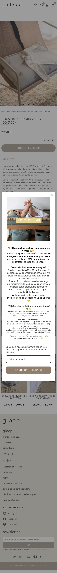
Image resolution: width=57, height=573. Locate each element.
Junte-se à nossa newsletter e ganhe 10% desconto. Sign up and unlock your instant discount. (26, 349)
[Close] (52, 195)
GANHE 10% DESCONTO (28, 370)
